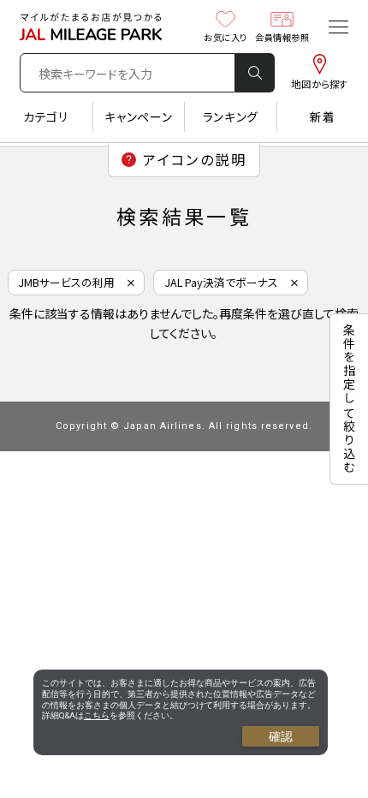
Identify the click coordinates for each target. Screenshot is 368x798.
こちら (97, 715)
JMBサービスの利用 (66, 282)
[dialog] (180, 712)
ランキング (230, 116)
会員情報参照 (282, 37)
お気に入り (225, 37)
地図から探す (319, 84)
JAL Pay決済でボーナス (221, 282)
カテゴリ (46, 116)
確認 (281, 736)
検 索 (255, 72)
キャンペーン (138, 116)
